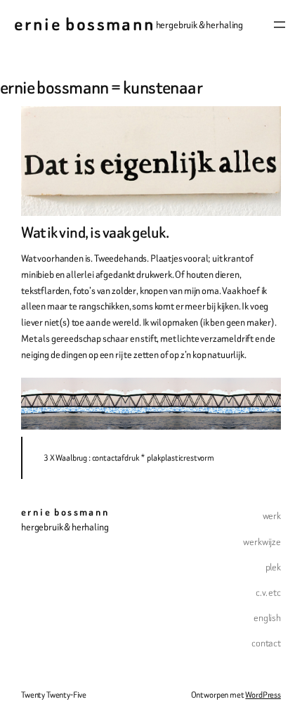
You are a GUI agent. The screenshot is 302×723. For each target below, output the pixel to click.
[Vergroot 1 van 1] (263, 396)
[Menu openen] (279, 24)
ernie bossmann (85, 24)
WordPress (263, 694)
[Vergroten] (263, 124)
